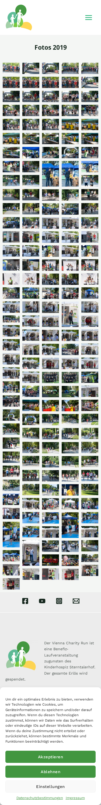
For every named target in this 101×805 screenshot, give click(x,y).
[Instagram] (59, 601)
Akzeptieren (50, 757)
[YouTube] (42, 601)
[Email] (76, 601)
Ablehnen (50, 771)
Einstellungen (50, 786)
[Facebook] (25, 601)
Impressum (75, 798)
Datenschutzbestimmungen (39, 798)
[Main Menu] (89, 18)
